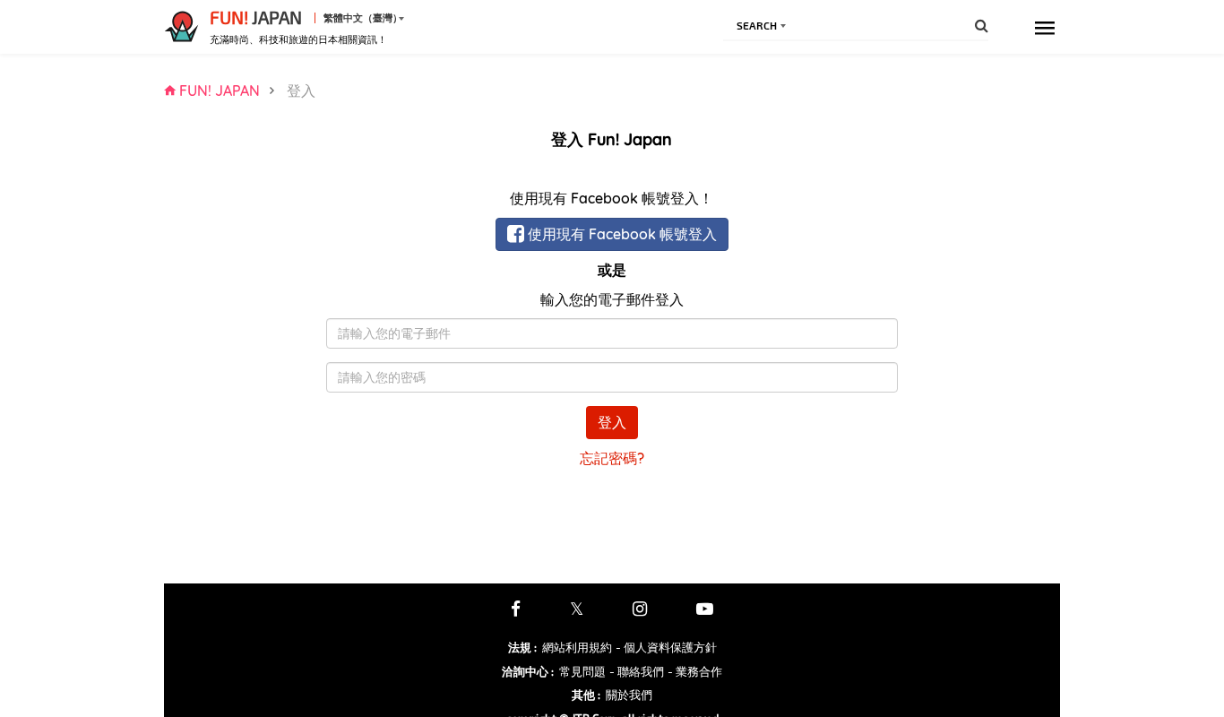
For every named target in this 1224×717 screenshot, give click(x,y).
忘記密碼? (612, 458)
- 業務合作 (695, 671)
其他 (586, 694)
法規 (522, 647)
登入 (612, 422)
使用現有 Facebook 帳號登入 (620, 234)
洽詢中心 (528, 671)
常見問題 (582, 671)
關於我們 (629, 694)
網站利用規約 (577, 647)
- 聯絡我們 (636, 671)
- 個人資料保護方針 (666, 647)
